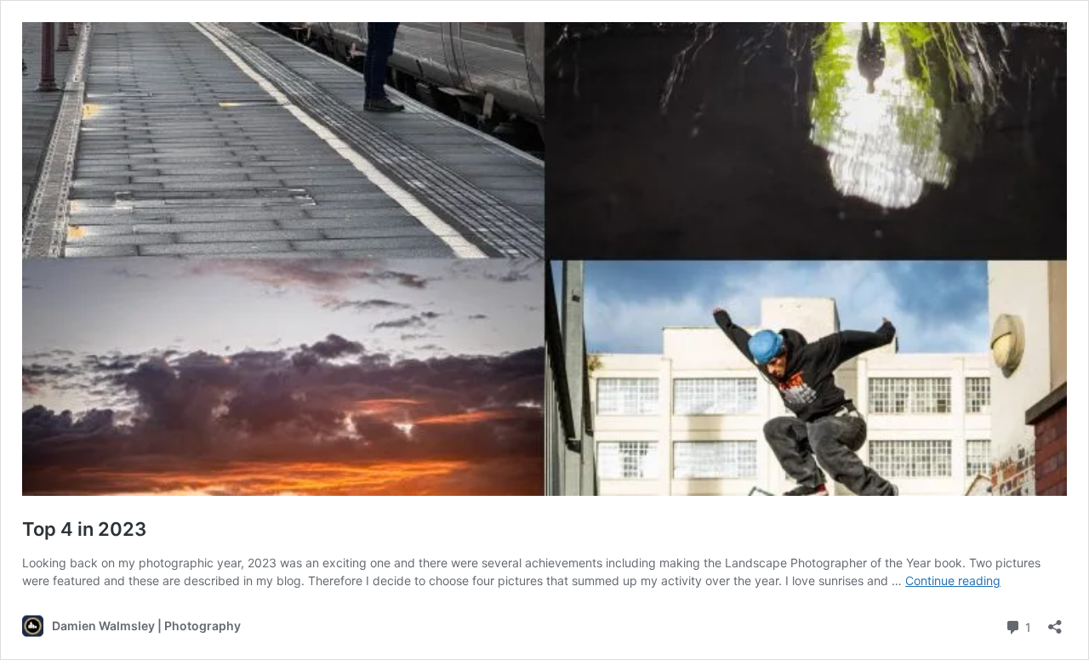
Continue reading (953, 580)
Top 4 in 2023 (84, 529)
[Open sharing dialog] (1055, 621)
